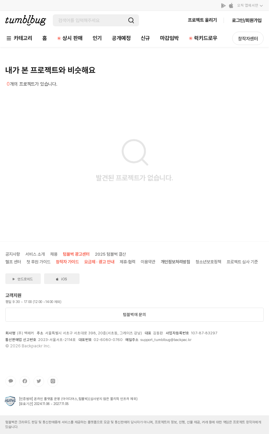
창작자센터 (248, 38)
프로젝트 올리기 (202, 20)
